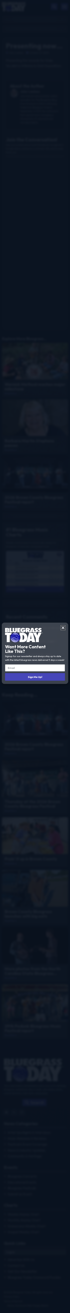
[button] (63, 628)
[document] (35, 656)
